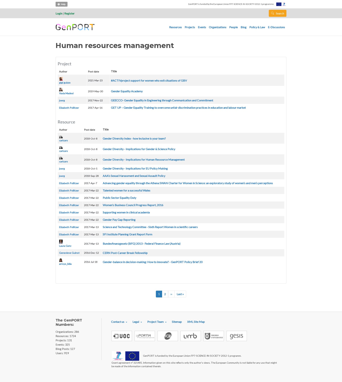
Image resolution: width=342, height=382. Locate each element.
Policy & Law (257, 27)
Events (202, 27)
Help (63, 4)
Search (279, 13)
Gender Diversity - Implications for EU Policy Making (135, 168)
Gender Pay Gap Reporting (119, 219)
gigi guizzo (65, 82)
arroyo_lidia (65, 263)
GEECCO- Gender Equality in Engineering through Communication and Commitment (162, 100)
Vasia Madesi (66, 93)
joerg (62, 100)
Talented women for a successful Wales (126, 190)
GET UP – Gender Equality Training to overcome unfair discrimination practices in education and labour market (178, 107)
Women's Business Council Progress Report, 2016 (133, 205)
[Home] (76, 27)
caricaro (63, 140)
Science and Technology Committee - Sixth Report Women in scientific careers (150, 227)
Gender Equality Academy (127, 91)
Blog (244, 27)
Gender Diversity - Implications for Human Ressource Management (144, 159)
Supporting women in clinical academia (126, 212)
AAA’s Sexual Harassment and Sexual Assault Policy (134, 175)
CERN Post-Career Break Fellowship (125, 252)
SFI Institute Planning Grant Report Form (127, 234)
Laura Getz (65, 245)
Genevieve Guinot (69, 252)
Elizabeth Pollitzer (69, 107)
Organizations (217, 27)
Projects (190, 27)
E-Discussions (276, 27)
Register (69, 13)
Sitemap (177, 321)
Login (59, 13)
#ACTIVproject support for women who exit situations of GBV (149, 80)
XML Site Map (196, 321)
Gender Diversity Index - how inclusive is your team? (134, 138)
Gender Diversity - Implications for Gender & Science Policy (139, 149)
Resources (175, 27)
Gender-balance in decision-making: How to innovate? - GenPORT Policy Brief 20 (153, 262)
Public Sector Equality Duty (119, 197)
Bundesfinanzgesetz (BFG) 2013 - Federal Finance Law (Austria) (141, 243)
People (233, 27)
